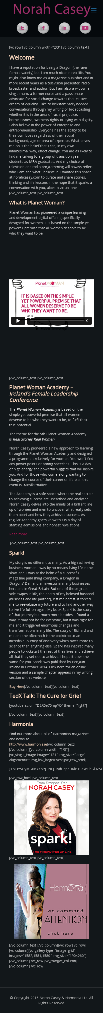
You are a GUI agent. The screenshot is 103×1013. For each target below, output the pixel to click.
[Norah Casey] (52, 9)
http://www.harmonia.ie (28, 744)
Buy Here (16, 686)
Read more (18, 534)
